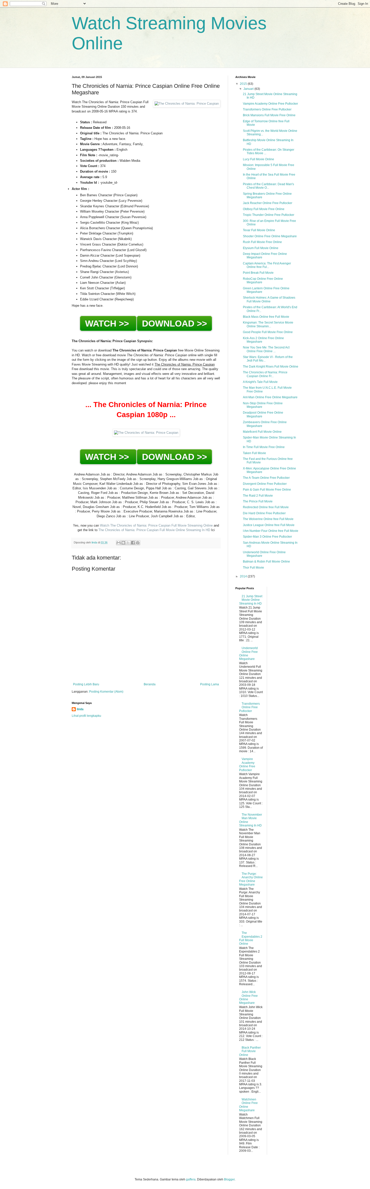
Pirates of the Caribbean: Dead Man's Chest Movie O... (268, 185)
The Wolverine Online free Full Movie (268, 519)
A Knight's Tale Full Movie (260, 382)
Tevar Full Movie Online (259, 230)
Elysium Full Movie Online (260, 248)
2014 (244, 576)
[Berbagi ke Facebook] (132, 542)
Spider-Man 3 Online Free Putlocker (267, 536)
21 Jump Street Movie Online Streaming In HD (250, 599)
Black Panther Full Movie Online (250, 1051)
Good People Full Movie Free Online (268, 332)
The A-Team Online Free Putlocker (266, 478)
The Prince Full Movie (258, 501)
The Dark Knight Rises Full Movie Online (270, 366)
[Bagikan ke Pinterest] (137, 542)
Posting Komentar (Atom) (106, 691)
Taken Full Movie (254, 453)
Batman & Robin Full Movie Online (266, 561)
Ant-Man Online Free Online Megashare (270, 397)
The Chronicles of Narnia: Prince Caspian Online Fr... (265, 374)
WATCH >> (108, 323)
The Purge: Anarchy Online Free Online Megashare (251, 879)
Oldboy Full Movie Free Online (263, 209)
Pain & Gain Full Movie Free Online (267, 489)
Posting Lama (209, 684)
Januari (248, 89)
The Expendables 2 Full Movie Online (250, 938)
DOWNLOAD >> (174, 323)
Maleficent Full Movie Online (262, 431)
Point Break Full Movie (258, 272)
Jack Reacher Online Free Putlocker (267, 203)
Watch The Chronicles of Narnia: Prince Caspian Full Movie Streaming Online (156, 525)
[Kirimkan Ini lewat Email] (118, 542)
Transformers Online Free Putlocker (267, 109)
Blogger (229, 1179)
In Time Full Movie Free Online (264, 447)
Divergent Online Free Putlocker (265, 484)
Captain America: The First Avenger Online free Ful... (267, 265)
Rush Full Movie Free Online (262, 242)
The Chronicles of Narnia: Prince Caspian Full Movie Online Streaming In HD (153, 530)
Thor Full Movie (253, 567)
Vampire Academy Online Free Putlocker (270, 103)
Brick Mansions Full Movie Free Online (269, 115)
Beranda (150, 684)
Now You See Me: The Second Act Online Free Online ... (266, 349)
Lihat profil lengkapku (86, 716)
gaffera (191, 1179)
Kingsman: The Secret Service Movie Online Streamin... (268, 324)
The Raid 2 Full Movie (258, 495)
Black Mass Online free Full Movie (266, 317)
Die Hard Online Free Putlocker (264, 513)
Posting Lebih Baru (86, 684)
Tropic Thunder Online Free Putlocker (268, 215)
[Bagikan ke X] (128, 542)
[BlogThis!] (123, 542)
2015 (244, 84)
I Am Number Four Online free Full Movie (270, 531)
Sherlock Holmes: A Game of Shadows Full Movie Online (269, 299)
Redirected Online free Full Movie (266, 507)
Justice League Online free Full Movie (268, 525)
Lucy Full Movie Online (258, 159)
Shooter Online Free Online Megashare (270, 236)
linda (80, 709)
